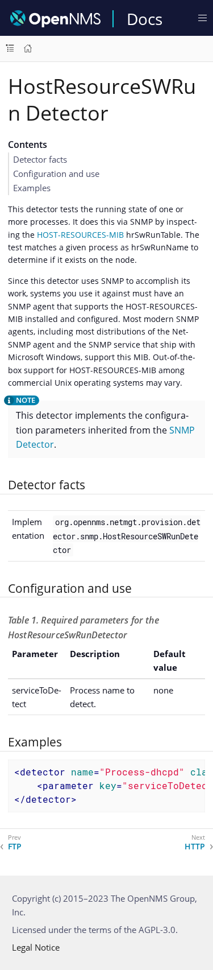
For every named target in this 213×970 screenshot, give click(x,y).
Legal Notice (36, 947)
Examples (32, 187)
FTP (15, 846)
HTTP (195, 846)
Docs (144, 19)
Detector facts (40, 159)
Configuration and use (56, 173)
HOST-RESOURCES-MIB (80, 234)
